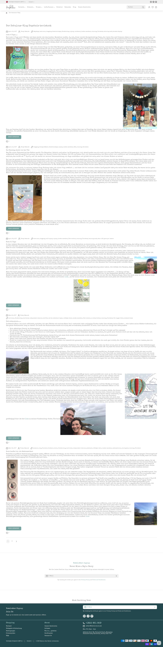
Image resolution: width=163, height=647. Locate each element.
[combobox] (136, 7)
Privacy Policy (85, 579)
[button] (156, 7)
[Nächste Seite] (15, 541)
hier (87, 516)
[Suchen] (143, 7)
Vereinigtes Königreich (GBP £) (14, 641)
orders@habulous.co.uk (94, 626)
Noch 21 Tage (11, 242)
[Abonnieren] (116, 576)
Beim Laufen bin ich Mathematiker (19, 451)
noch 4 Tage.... (12, 35)
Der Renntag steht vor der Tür (17, 150)
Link (66, 277)
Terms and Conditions (99, 579)
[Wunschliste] (153, 7)
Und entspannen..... (13, 321)
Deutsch (31, 2)
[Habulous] (10, 7)
